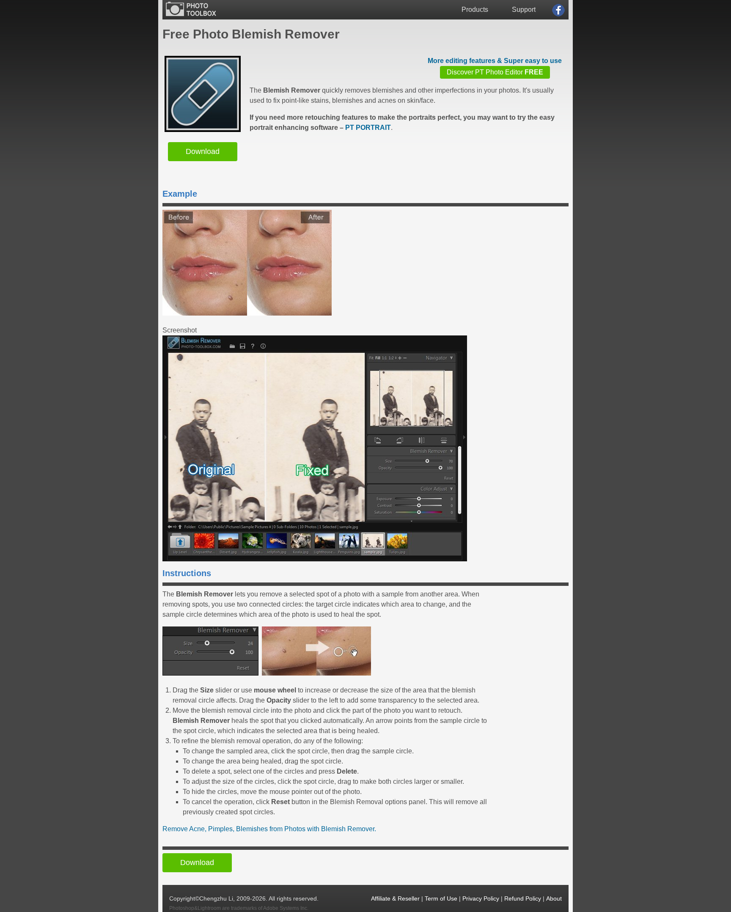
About (554, 898)
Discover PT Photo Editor (495, 72)
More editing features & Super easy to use (495, 60)
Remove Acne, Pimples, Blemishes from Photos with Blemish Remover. (269, 828)
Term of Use (441, 898)
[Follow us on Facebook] (558, 10)
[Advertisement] (404, 159)
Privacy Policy (480, 898)
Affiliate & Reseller (395, 898)
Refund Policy (522, 898)
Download (203, 151)
